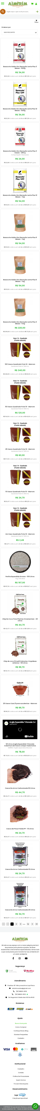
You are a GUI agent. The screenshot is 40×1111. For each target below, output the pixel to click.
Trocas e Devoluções (21, 1084)
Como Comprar (20, 1027)
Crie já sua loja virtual (20, 1098)
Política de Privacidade (21, 1076)
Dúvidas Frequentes (21, 1035)
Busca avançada (21, 1023)
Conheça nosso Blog (21, 1031)
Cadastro (21, 1038)
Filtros (36, 22)
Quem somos (21, 1080)
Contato (21, 1073)
